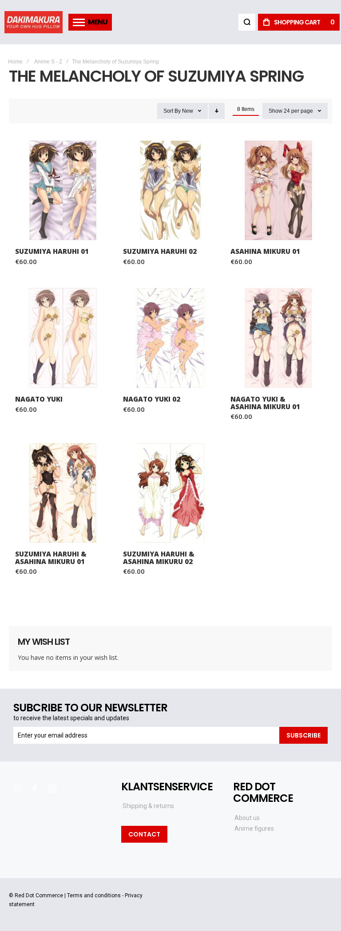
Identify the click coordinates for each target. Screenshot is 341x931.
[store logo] (33, 22)
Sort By (172, 111)
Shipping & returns (148, 805)
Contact (144, 834)
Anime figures (254, 828)
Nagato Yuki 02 (171, 338)
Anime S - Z (48, 62)
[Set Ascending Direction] (217, 111)
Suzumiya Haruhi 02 (171, 191)
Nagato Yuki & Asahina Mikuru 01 (278, 338)
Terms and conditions (94, 895)
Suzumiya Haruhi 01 (63, 191)
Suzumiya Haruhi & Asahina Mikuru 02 (171, 493)
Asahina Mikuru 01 (278, 191)
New (187, 111)
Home (15, 62)
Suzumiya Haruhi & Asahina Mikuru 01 (63, 493)
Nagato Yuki (63, 338)
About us (247, 817)
